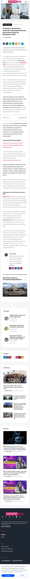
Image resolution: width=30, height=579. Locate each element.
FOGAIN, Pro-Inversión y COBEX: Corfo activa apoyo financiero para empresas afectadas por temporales (15, 293)
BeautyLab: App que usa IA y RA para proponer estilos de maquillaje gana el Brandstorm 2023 (13, 145)
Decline (22, 575)
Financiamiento (7, 24)
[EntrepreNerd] (15, 1)
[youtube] (21, 268)
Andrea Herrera (8, 390)
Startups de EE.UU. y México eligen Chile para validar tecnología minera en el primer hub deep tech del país (20, 416)
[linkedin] (13, 43)
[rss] (22, 357)
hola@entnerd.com (6, 560)
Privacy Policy (19, 572)
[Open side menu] (1, 1)
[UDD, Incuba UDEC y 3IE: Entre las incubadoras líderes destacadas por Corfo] (15, 377)
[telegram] (22, 43)
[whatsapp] (10, 43)
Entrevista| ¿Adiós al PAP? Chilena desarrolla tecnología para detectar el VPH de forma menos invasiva (14, 497)
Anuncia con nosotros (17, 560)
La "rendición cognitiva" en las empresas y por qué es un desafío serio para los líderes (20, 397)
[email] (16, 43)
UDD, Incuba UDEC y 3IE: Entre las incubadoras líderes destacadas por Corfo (13, 387)
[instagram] (13, 268)
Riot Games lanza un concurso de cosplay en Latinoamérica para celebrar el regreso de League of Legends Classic (14, 448)
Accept (8, 575)
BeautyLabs (6, 196)
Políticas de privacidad (7, 551)
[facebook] (4, 43)
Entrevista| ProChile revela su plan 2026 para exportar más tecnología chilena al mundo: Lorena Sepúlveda (15, 473)
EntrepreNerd (8, 37)
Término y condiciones (6, 548)
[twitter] (7, 43)
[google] (19, 357)
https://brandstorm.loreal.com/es (12, 160)
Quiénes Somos (5, 546)
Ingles (2, 537)
